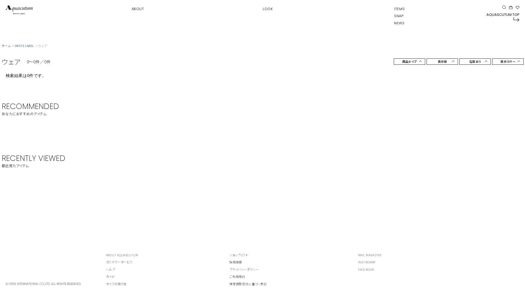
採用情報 (235, 262)
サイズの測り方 (116, 284)
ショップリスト (238, 255)
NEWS (399, 23)
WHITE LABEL (24, 45)
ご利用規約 (237, 276)
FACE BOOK (366, 269)
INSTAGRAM (366, 262)
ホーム (6, 45)
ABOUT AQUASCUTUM (122, 255)
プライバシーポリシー (244, 269)
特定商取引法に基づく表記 (248, 284)
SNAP (398, 16)
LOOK (268, 8)
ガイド (110, 276)
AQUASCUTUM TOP (503, 14)
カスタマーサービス (119, 262)
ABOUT (138, 8)
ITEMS (399, 8)
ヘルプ (110, 269)
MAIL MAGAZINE (370, 255)
